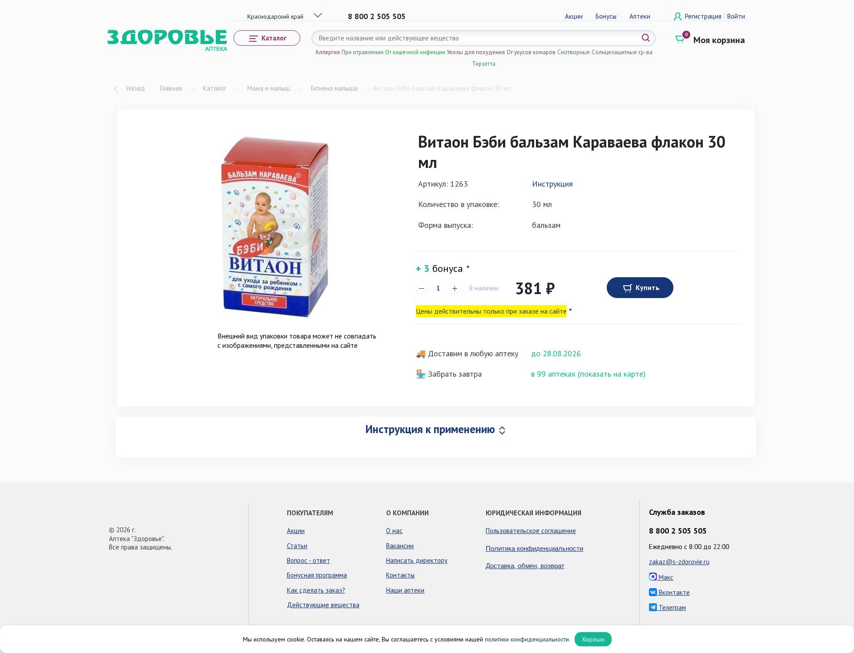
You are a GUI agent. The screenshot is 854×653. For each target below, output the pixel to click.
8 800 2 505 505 (377, 16)
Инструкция (552, 184)
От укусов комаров (531, 52)
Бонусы (606, 16)
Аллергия (327, 52)
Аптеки (639, 16)
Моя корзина (719, 40)
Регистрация (704, 16)
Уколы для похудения (476, 52)
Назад (135, 88)
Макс (665, 577)
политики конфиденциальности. (527, 639)
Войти (736, 16)
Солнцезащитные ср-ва (622, 52)
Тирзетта (483, 64)
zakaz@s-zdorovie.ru (679, 561)
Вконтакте (673, 592)
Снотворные (573, 52)
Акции (574, 16)
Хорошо (593, 639)
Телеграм (671, 607)
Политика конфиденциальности (534, 548)
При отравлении (362, 52)
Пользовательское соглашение (531, 530)
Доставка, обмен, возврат (525, 565)
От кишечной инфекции (415, 52)
